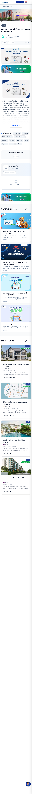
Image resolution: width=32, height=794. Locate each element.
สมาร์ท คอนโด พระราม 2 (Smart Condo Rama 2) (14, 441)
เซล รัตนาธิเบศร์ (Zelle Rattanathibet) (14, 478)
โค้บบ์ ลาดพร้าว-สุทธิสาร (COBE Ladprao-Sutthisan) (15, 403)
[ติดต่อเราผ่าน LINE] (28, 784)
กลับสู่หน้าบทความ (7, 6)
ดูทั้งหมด (27, 209)
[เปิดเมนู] (29, 2)
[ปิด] (30, 782)
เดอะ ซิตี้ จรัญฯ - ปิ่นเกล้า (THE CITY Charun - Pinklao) (16, 365)
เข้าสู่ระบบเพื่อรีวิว (10, 173)
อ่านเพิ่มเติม (15, 125)
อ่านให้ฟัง (12, 42)
